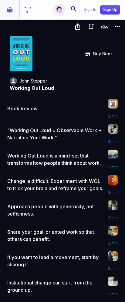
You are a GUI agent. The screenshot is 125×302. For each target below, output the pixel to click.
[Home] (28, 9)
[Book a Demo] (104, 26)
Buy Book (103, 53)
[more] (118, 26)
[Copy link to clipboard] (78, 26)
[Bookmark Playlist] (91, 26)
